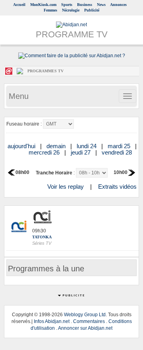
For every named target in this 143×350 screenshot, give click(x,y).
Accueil (19, 4)
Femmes (50, 10)
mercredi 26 (45, 152)
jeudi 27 (81, 152)
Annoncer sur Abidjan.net (85, 328)
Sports (66, 4)
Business (84, 4)
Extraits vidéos (117, 186)
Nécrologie (70, 10)
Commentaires (89, 321)
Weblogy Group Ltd (85, 314)
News (101, 4)
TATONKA (42, 237)
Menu (19, 96)
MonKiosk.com (43, 4)
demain (56, 146)
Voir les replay (65, 186)
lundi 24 (87, 146)
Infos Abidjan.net (52, 321)
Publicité (91, 10)
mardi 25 (120, 146)
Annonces (118, 4)
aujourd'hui (22, 146)
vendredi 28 (117, 152)
